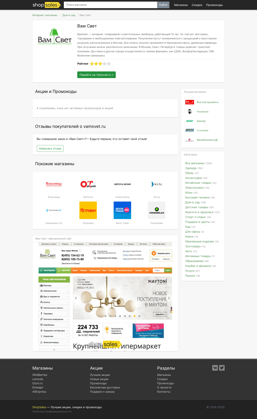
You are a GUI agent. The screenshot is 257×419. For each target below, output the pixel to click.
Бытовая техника (200, 197)
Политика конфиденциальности (52, 411)
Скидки (197, 5)
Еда (190, 226)
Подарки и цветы (200, 222)
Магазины (181, 5)
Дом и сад (69, 15)
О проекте (164, 387)
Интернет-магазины (44, 15)
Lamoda (37, 379)
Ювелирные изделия (202, 241)
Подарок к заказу (102, 391)
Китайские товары (201, 182)
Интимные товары (200, 256)
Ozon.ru (37, 383)
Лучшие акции (100, 375)
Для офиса (194, 231)
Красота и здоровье (202, 212)
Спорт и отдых (198, 217)
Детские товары (199, 207)
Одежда (194, 168)
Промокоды (98, 383)
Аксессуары (196, 178)
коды (214, 5)
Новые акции (99, 379)
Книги (191, 236)
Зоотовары (195, 246)
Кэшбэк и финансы (200, 266)
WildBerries (39, 375)
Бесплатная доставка (105, 387)
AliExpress (39, 391)
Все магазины (198, 163)
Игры (191, 192)
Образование (197, 261)
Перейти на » (96, 74)
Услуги (192, 270)
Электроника (197, 187)
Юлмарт (38, 387)
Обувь (192, 173)
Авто (191, 251)
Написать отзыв (50, 148)
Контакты (163, 391)
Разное (192, 275)
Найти (163, 4)
